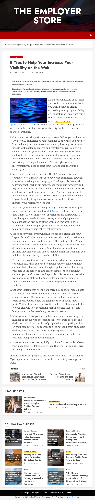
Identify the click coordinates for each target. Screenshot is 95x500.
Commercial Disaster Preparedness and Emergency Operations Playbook (76, 438)
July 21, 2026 (73, 446)
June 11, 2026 (73, 464)
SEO (51, 211)
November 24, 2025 (58, 408)
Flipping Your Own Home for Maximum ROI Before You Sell (33, 457)
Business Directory (30, 431)
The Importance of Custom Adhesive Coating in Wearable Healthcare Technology (33, 478)
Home (68, 451)
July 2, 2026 (30, 464)
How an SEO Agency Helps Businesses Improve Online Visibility (33, 438)
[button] (3, 35)
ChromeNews (55, 492)
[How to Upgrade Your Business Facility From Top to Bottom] (56, 457)
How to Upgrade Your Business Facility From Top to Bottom (76, 457)
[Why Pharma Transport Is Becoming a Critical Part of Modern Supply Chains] (56, 476)
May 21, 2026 (73, 485)
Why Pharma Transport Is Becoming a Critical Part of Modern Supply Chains (77, 477)
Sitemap (76, 497)
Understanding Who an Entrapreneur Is (67, 404)
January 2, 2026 (32, 412)
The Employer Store (47, 16)
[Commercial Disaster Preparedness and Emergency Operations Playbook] (56, 437)
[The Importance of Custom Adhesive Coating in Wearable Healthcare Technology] (13, 476)
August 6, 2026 (32, 446)
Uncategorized (16, 57)
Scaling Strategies (30, 451)
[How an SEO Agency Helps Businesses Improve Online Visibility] (13, 437)
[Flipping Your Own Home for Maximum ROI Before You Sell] (13, 457)
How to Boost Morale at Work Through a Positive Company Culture (35, 404)
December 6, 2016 (39, 73)
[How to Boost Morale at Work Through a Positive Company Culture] (13, 404)
